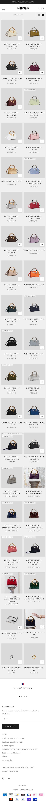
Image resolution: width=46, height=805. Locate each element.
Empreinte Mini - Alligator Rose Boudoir (12, 562)
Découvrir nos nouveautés (23, 2)
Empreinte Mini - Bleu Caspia (34, 320)
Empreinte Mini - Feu (34, 285)
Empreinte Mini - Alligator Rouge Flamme (12, 599)
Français (22, 785)
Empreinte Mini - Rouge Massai (34, 217)
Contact (4, 757)
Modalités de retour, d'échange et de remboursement (20, 749)
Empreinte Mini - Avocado (12, 389)
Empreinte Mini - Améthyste (34, 79)
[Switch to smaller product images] (43, 14)
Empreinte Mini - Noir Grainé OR (12, 79)
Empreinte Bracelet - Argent (11, 634)
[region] (23, 688)
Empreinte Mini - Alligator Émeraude (34, 598)
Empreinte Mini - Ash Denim (34, 355)
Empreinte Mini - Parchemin (12, 45)
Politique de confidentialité (11, 753)
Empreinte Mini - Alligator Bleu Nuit (11, 527)
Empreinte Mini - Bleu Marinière (34, 424)
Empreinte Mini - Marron (12, 252)
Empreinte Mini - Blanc (12, 148)
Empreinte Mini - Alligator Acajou (34, 527)
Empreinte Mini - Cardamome (34, 45)
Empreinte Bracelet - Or (34, 634)
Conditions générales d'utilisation (13, 738)
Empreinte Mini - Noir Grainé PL (34, 458)
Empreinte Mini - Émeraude (12, 320)
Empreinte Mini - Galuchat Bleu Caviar (12, 459)
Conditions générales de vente (12, 742)
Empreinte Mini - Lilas (34, 250)
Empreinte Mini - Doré (11, 181)
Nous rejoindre (7, 760)
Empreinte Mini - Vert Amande (34, 114)
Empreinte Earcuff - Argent (12, 669)
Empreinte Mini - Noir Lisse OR (12, 424)
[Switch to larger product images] (39, 14)
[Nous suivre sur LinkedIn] (9, 778)
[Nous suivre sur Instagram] (3, 778)
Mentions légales (8, 746)
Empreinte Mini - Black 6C (12, 355)
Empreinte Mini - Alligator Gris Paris (12, 492)
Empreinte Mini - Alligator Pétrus (34, 492)
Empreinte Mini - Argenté (12, 217)
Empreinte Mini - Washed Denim (34, 183)
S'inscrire (10, 726)
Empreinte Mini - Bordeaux (12, 114)
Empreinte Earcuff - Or (34, 669)
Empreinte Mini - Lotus (34, 148)
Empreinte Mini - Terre (12, 286)
